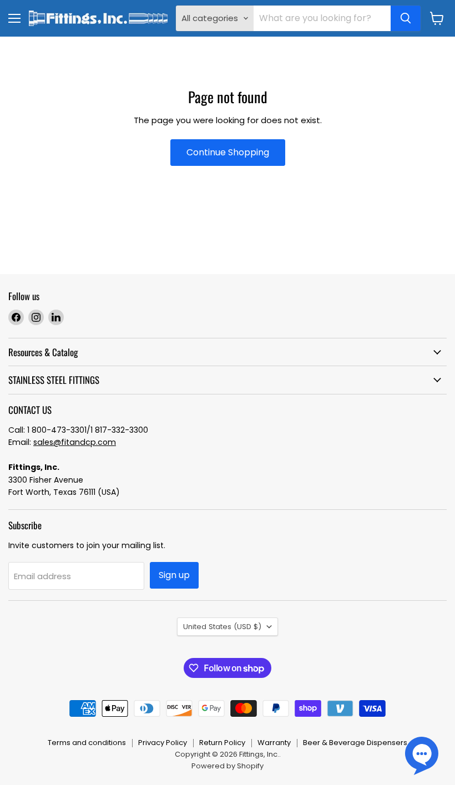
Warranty (274, 742)
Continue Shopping (227, 152)
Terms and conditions (87, 742)
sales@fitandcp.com (74, 442)
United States (222, 626)
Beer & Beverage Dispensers (355, 742)
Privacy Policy (162, 742)
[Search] (406, 18)
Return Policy (222, 742)
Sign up (174, 575)
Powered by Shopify (227, 766)
